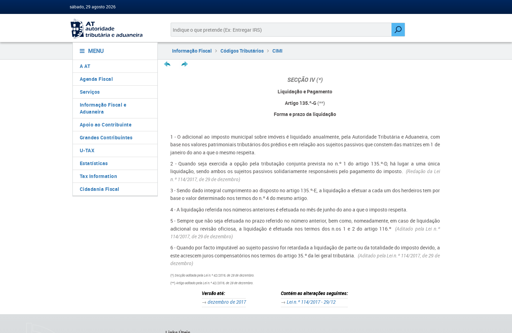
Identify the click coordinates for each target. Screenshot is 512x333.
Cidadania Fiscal (99, 189)
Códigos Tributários (242, 50)
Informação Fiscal (192, 50)
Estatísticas (94, 163)
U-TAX (87, 150)
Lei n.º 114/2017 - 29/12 (311, 302)
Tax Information (98, 176)
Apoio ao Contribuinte (106, 124)
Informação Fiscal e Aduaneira (103, 108)
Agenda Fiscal (96, 79)
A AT (85, 66)
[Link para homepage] (112, 28)
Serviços (90, 91)
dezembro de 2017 (227, 302)
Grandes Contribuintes (106, 137)
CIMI (277, 50)
